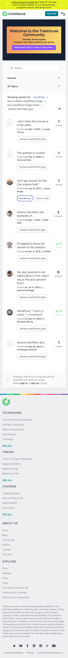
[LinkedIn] (34, 646)
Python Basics (9, 503)
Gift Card (7, 554)
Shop (5, 583)
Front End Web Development (17, 419)
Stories (6, 544)
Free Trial (51, 13)
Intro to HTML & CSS (12, 498)
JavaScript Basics (11, 493)
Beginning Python (11, 463)
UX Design (7, 439)
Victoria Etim (24, 160)
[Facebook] (27, 646)
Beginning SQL (10, 468)
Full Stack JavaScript (13, 424)
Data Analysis (9, 434)
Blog (4, 535)
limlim (47, 251)
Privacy (30, 652)
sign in (23, 383)
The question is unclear (31, 152)
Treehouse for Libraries (14, 592)
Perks (5, 578)
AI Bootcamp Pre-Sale (23, 2)
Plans (5, 568)
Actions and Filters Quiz (20, 109)
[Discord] (53, 646)
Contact (6, 549)
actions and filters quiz (31, 342)
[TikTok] (47, 646)
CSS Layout (8, 507)
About (5, 530)
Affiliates (6, 573)
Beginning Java (10, 473)
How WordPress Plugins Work (23, 105)
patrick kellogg (25, 290)
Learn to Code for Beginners (17, 459)
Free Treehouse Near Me (15, 587)
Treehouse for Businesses (15, 597)
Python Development (13, 429)
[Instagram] (40, 646)
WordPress (39, 97)
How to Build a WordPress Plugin (25, 101)
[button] (7, 4)
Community (8, 540)
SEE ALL (7, 445)
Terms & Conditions (14, 652)
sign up (35, 383)
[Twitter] (14, 646)
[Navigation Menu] (63, 13)
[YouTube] (20, 646)
